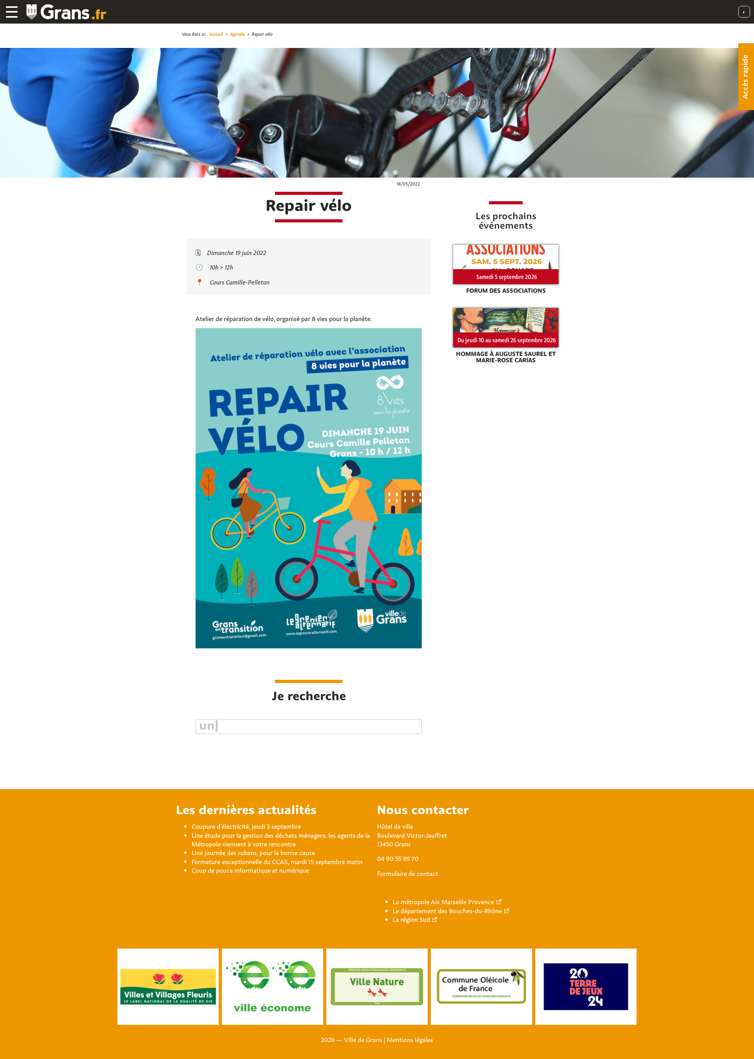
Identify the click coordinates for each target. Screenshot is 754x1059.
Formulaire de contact (407, 872)
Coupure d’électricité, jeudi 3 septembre (246, 825)
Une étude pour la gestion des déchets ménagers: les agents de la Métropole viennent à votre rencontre (281, 839)
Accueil (216, 34)
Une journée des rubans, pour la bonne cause (253, 852)
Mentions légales (410, 1039)
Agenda (237, 34)
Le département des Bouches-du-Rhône (447, 910)
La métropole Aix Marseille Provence (443, 901)
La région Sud (411, 918)
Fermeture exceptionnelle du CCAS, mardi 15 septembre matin (277, 861)
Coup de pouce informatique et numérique (250, 869)
